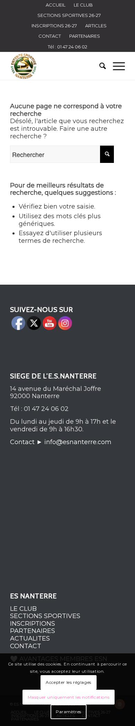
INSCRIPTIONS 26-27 (54, 25)
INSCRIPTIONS (32, 623)
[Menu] (115, 66)
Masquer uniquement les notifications (69, 697)
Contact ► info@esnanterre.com (60, 442)
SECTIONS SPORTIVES (45, 616)
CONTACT (49, 36)
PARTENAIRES (84, 36)
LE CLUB (23, 609)
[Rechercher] (99, 66)
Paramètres (68, 711)
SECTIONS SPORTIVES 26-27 (69, 15)
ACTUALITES (30, 638)
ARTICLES (96, 25)
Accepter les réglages (68, 682)
